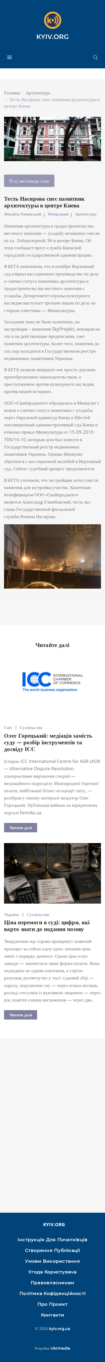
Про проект (52, 1304)
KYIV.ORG (52, 37)
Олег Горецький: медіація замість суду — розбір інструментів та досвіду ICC (48, 741)
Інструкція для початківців (53, 1239)
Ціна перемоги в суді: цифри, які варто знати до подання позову (47, 925)
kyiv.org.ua (59, 1328)
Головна (12, 93)
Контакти (52, 1315)
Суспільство (31, 727)
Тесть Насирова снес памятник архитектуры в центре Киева (44, 201)
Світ (8, 727)
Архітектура (38, 93)
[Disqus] (52, 1128)
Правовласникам (53, 1282)
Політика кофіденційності (52, 1293)
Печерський (58, 214)
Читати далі (20, 827)
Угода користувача (52, 1272)
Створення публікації (52, 1250)
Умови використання (52, 1261)
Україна (11, 914)
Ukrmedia (60, 1348)
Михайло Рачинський (22, 214)
